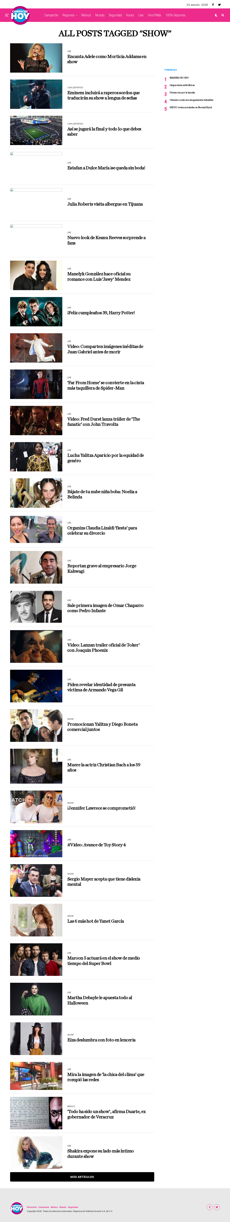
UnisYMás (154, 15)
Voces (130, 15)
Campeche (51, 15)
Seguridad (115, 15)
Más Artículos (82, 1177)
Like (141, 15)
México (86, 15)
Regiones (68, 15)
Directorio (32, 1207)
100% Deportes (176, 15)
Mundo (100, 15)
